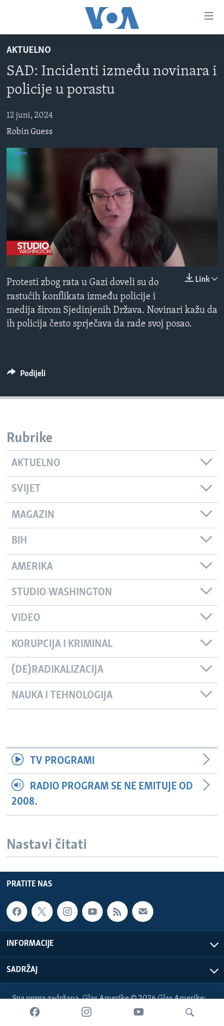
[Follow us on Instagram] (67, 912)
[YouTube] (138, 1012)
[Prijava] (142, 912)
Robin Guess (30, 132)
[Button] (26, 376)
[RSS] (117, 912)
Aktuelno (29, 51)
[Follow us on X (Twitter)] (42, 912)
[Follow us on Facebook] (17, 912)
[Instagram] (86, 1012)
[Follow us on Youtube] (92, 912)
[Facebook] (35, 1012)
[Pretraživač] (189, 1012)
